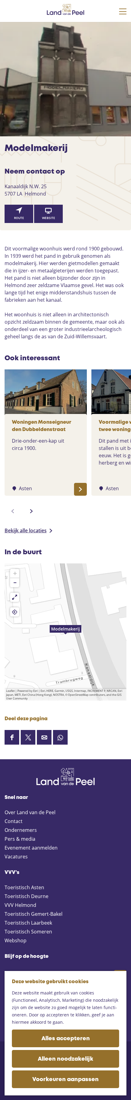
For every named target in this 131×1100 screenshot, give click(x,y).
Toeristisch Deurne (26, 896)
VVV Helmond (20, 905)
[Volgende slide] (31, 511)
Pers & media (20, 839)
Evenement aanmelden (31, 847)
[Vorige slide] (13, 511)
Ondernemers (21, 830)
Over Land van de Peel (30, 812)
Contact (14, 821)
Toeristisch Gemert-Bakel (33, 914)
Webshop (16, 940)
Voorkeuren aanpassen (65, 1079)
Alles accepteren (65, 1038)
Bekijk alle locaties (26, 530)
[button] (65, 632)
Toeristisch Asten (24, 887)
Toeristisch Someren (28, 931)
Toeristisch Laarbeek (28, 922)
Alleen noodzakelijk (65, 1059)
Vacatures (16, 856)
